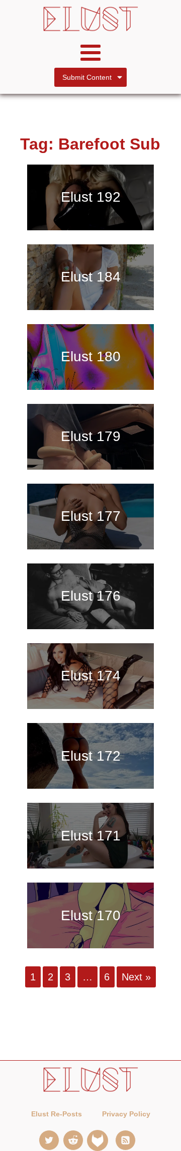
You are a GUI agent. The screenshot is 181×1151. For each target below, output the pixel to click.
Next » (136, 976)
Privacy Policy (126, 1114)
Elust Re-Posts (56, 1114)
